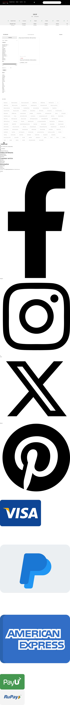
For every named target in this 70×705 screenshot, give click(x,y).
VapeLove (57, 137)
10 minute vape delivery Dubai (25, 102)
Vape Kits (6, 40)
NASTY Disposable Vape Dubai (34, 118)
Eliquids (35, 23)
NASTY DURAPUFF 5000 (44, 118)
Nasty (3, 83)
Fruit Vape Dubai (63, 113)
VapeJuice (45, 137)
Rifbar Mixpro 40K (62, 126)
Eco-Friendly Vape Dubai (59, 110)
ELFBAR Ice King (14, 113)
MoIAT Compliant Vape (14, 118)
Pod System (4, 54)
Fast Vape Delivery (39, 113)
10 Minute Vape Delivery (14, 102)
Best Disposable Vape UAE (43, 105)
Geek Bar (3, 81)
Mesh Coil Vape (6, 118)
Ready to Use (24, 126)
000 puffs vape (5, 102)
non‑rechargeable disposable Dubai (41, 121)
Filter (4, 70)
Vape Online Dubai (37, 134)
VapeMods (64, 137)
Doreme (3, 78)
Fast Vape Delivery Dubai (48, 113)
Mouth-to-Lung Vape (23, 118)
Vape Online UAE (45, 134)
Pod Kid (57, 23)
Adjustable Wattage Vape (34, 105)
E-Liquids (3, 48)
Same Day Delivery (6, 129)
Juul (2, 82)
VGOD (3, 89)
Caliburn (3, 77)
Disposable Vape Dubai (6, 110)
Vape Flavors (5, 134)
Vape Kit (4, 58)
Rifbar (3, 87)
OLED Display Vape (60, 121)
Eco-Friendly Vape (49, 110)
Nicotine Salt (22, 121)
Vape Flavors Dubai (13, 134)
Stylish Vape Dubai (34, 129)
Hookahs (46, 23)
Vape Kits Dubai (29, 134)
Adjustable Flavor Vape (24, 105)
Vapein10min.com (38, 137)
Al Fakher (3, 76)
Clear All (10, 37)
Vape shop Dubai (16, 137)
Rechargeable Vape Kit (53, 126)
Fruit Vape (56, 113)
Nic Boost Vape (15, 121)
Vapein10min (30, 137)
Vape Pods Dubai (53, 134)
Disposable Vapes (13, 23)
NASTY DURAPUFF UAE (55, 118)
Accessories (24, 23)
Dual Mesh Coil (24, 110)
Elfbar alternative (6, 113)
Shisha (3, 88)
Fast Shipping (31, 113)
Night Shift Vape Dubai (30, 121)
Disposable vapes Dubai (16, 110)
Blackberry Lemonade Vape (54, 105)
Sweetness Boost (51, 129)
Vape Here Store (21, 134)
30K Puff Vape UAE (51, 102)
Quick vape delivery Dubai (16, 126)
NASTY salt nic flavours (7, 121)
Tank (3, 57)
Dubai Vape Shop (41, 110)
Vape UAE (23, 137)
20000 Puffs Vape (34, 102)
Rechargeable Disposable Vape (43, 126)
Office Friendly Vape (52, 121)
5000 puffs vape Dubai (14, 105)
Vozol (3, 92)
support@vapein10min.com (10, 169)
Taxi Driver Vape (59, 129)
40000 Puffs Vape (6, 105)
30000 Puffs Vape (43, 102)
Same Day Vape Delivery (15, 129)
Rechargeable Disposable (33, 126)
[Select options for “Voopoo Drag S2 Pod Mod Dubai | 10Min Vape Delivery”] (37, 62)
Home (32, 16)
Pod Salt (3, 86)
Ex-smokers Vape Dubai (23, 113)
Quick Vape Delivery (6, 126)
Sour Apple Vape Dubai (25, 129)
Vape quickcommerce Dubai (7, 137)
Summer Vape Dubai (42, 129)
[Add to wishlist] (34, 38)
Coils (3, 47)
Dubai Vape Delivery (32, 110)
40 (57, 102)
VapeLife (51, 137)
